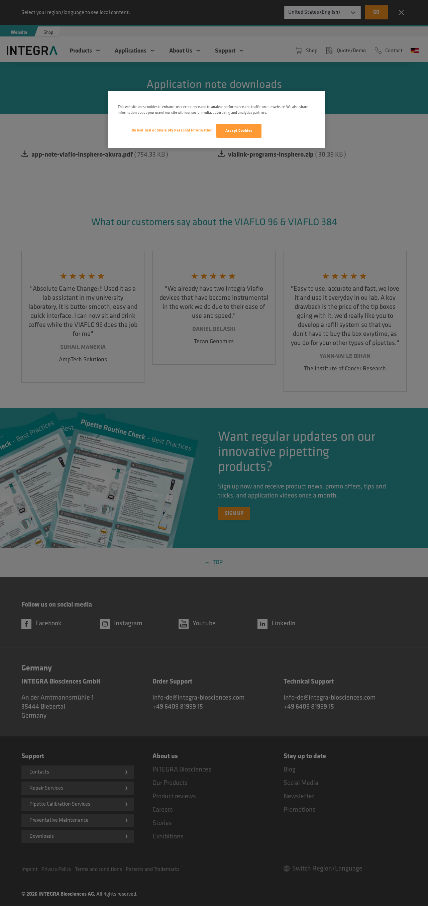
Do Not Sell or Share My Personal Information (172, 130)
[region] (216, 119)
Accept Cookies (238, 130)
